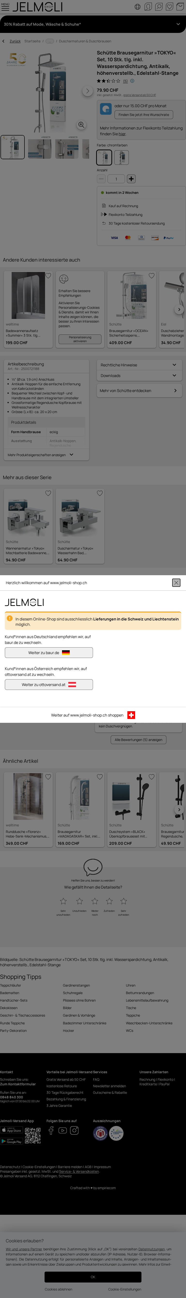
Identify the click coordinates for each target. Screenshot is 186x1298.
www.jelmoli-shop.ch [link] (88, 715)
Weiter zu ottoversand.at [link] (43, 684)
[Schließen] (176, 583)
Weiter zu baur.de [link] (43, 652)
